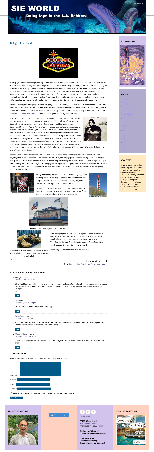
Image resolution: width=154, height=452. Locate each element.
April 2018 (127, 106)
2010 (125, 150)
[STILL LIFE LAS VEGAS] (131, 430)
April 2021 (127, 104)
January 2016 (128, 121)
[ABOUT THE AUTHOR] (23, 430)
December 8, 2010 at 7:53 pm (25, 318)
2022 (124, 126)
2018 (125, 130)
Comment (14, 375)
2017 (124, 133)
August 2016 (128, 113)
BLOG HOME (126, 4)
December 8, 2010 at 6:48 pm (25, 303)
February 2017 (128, 109)
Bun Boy (72, 264)
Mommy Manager (22, 334)
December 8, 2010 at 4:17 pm (25, 280)
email (100, 426)
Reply (17, 296)
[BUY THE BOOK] (132, 65)
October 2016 (128, 111)
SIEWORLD (138, 4)
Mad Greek (101, 264)
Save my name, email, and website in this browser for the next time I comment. (44, 393)
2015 (124, 138)
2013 (124, 142)
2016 (125, 135)
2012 (124, 145)
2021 (124, 128)
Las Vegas (91, 264)
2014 (125, 140)
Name (13, 379)
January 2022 (128, 99)
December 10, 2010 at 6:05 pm (25, 336)
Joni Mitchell (81, 264)
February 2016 (128, 118)
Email (13, 384)
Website (13, 389)
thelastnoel (19, 316)
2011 (124, 147)
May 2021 (126, 101)
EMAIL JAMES (85, 416)
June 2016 (127, 116)
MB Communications (88, 423)
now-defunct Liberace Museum (22, 113)
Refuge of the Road (21, 43)
